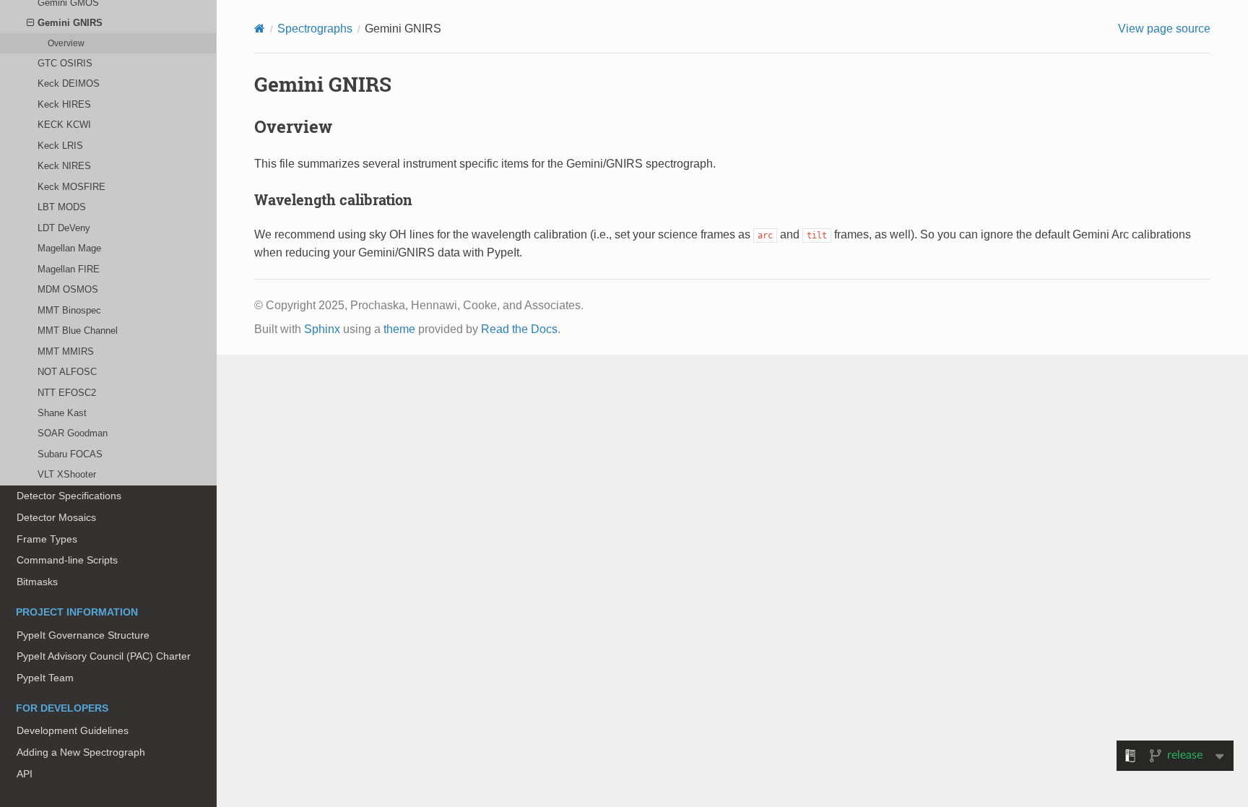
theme (399, 329)
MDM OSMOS (68, 289)
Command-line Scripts (67, 560)
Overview (66, 43)
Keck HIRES (64, 104)
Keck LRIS (60, 145)
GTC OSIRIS (65, 63)
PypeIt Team (45, 677)
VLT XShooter (67, 474)
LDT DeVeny (64, 228)
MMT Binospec (69, 310)
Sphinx (322, 329)
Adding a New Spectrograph (81, 752)
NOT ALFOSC (67, 371)
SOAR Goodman (73, 433)
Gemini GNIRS (70, 22)
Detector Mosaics (56, 517)
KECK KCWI (64, 124)
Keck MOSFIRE (71, 186)
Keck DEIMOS (69, 83)
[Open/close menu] (30, 23)
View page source (1164, 28)
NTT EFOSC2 (67, 392)
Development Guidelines (73, 730)
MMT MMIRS (66, 351)
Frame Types (47, 539)
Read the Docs (519, 329)
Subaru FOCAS (70, 454)
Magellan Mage (69, 248)
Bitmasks (37, 581)
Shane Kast (62, 412)
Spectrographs (314, 28)
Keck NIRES (64, 165)
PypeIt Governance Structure (83, 635)
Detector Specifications (69, 495)
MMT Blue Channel (78, 330)
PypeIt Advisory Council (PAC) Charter (104, 656)
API (24, 774)
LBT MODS (62, 207)
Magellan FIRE (69, 269)
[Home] (259, 28)
